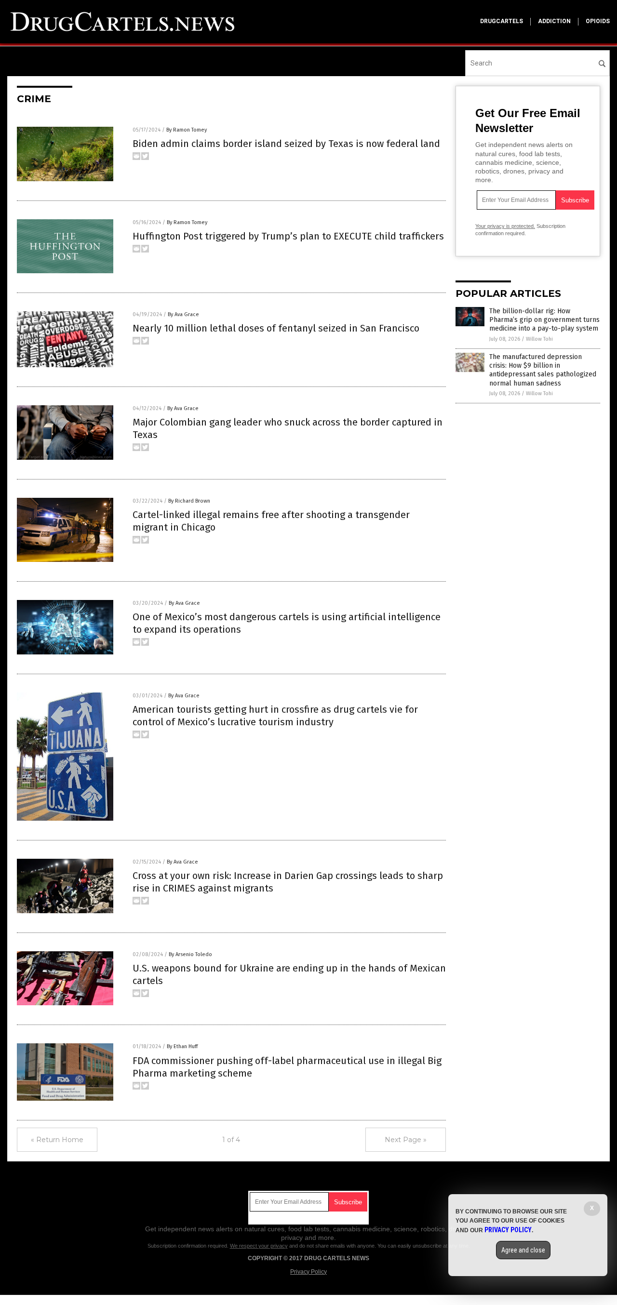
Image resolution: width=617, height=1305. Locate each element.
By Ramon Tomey (186, 130)
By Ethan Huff (182, 1046)
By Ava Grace (183, 314)
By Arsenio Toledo (190, 954)
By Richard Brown (189, 501)
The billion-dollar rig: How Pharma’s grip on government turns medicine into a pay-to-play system (544, 320)
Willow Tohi (539, 339)
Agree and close (523, 1250)
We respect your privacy (259, 1246)
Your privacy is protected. (505, 226)
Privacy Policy (308, 1271)
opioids (598, 21)
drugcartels (501, 21)
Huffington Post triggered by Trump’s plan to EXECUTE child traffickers (288, 236)
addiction (554, 21)
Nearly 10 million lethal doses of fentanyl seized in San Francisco (276, 328)
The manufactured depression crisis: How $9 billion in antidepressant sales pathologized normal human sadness (542, 370)
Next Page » (406, 1139)
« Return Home (57, 1139)
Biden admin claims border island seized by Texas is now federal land (286, 143)
